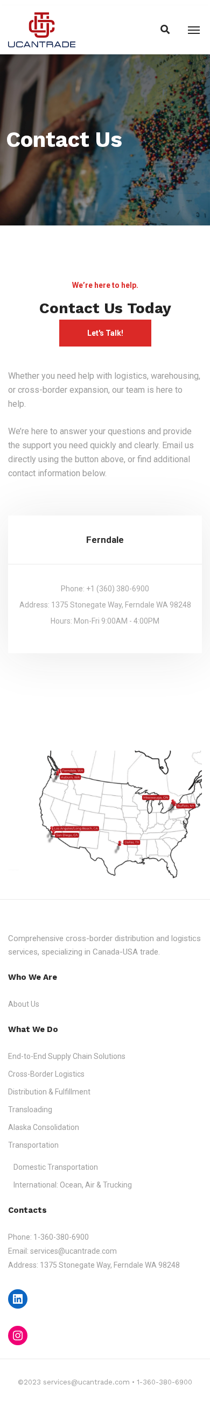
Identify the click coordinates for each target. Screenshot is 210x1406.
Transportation (33, 1145)
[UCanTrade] (41, 29)
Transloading (30, 1109)
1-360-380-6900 (61, 1237)
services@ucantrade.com (73, 1251)
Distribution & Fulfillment (49, 1091)
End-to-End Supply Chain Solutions (66, 1056)
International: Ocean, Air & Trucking (72, 1185)
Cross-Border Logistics (46, 1074)
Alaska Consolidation (43, 1127)
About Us (23, 1004)
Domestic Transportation (55, 1167)
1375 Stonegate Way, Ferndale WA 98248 (110, 1265)
